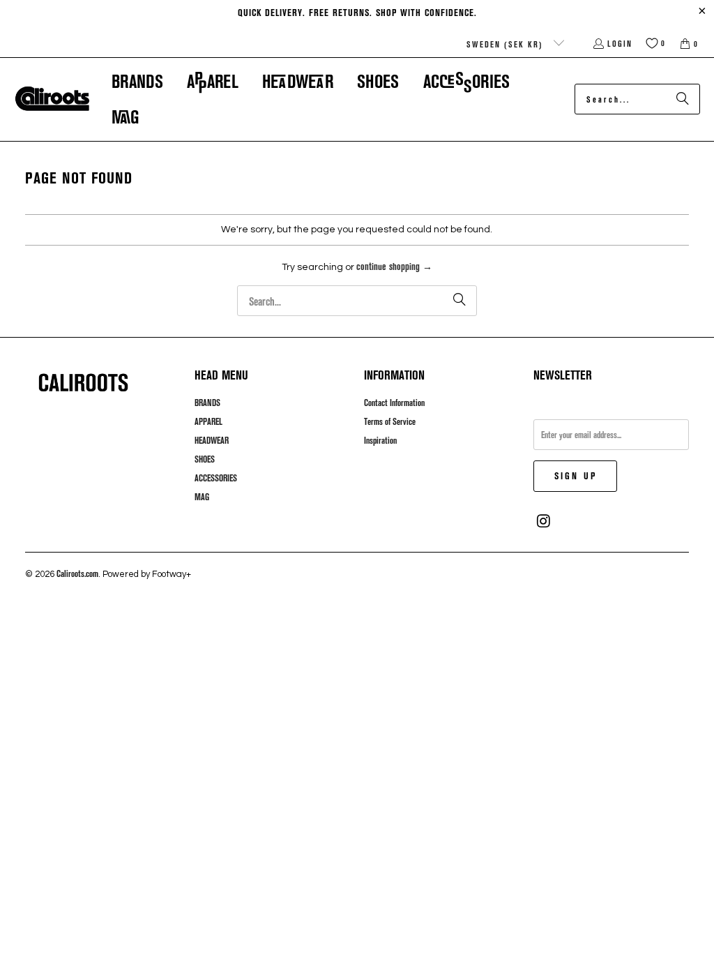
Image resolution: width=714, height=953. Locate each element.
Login (619, 43)
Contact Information (394, 402)
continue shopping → (394, 266)
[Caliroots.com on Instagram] (543, 521)
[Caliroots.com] (52, 99)
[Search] (682, 99)
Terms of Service (390, 421)
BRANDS (207, 402)
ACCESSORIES (216, 477)
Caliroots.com (77, 573)
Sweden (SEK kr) (506, 44)
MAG (202, 496)
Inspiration (380, 440)
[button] (137, 81)
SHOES (205, 459)
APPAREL (208, 421)
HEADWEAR (212, 440)
